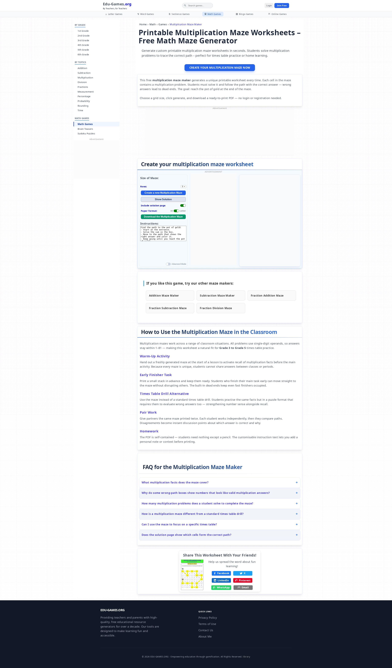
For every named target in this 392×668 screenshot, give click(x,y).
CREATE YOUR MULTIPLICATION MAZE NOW (219, 67)
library (246, 656)
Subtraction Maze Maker (217, 295)
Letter (183, 210)
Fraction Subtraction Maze (168, 308)
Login (269, 5)
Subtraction (84, 72)
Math (152, 24)
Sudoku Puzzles (86, 133)
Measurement (86, 91)
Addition (82, 68)
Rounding (83, 105)
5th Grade (83, 49)
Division (82, 82)
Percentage (84, 96)
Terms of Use (207, 624)
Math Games (85, 124)
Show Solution (163, 199)
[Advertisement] (96, 159)
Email (245, 587)
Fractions (83, 86)
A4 (171, 210)
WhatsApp (223, 587)
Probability (84, 100)
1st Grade (83, 30)
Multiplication (85, 77)
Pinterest (245, 580)
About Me (205, 636)
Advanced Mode (179, 264)
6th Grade (83, 54)
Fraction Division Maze (216, 308)
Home (143, 24)
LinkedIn (223, 580)
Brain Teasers (85, 128)
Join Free (282, 5)
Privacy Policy (207, 617)
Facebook (223, 573)
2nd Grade (84, 35)
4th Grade (83, 44)
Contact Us (205, 630)
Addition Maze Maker (164, 295)
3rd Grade (83, 40)
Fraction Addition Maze (267, 295)
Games (162, 24)
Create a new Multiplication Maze (163, 192)
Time (80, 110)
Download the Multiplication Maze (163, 216)
